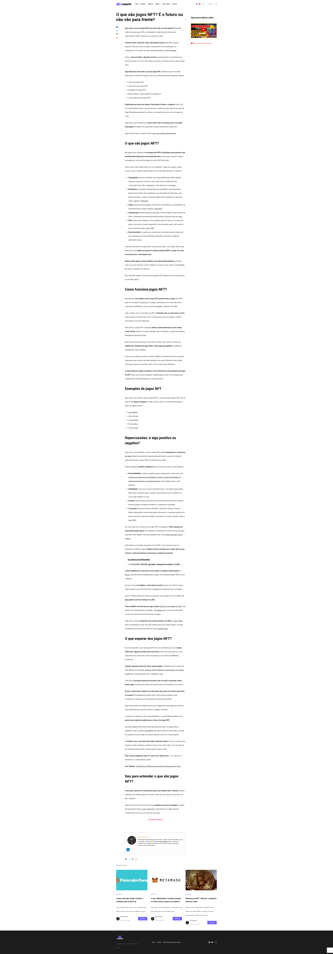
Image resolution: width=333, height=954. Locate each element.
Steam (127, 575)
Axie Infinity (133, 412)
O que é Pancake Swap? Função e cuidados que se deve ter (129, 900)
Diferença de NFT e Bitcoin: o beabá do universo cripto (201, 900)
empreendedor (163, 841)
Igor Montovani (124, 916)
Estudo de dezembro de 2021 (171, 606)
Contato (159, 942)
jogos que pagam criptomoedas (164, 133)
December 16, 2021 (172, 564)
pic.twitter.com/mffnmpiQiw (139, 560)
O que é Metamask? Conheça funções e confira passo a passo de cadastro (166, 900)
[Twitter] (203, 4)
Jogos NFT (119, 894)
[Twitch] (197, 4)
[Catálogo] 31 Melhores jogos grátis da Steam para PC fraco (158, 766)
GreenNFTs (149, 731)
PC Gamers (158, 610)
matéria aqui (163, 628)
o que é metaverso (148, 809)
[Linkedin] (128, 849)
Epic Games (178, 621)
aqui (180, 216)
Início (153, 942)
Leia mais (142, 919)
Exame (173, 50)
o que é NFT (149, 228)
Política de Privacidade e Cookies (172, 942)
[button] (211, 4)
